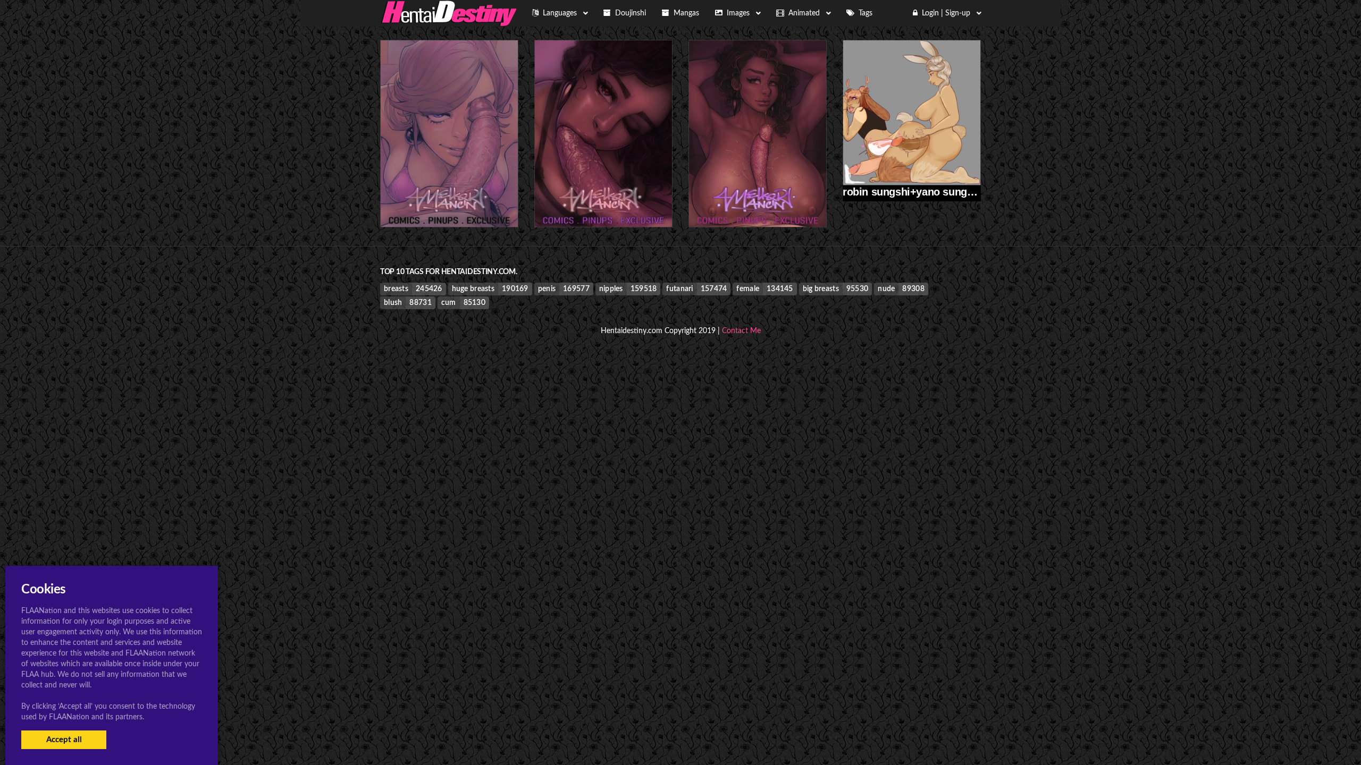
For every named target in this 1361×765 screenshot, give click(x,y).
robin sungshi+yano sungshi (912, 192)
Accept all (64, 740)
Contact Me (741, 331)
